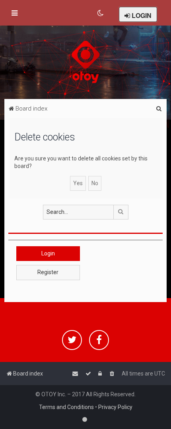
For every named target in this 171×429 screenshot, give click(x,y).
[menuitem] (100, 13)
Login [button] (48, 253)
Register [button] (47, 272)
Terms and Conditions (66, 407)
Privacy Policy (115, 407)
